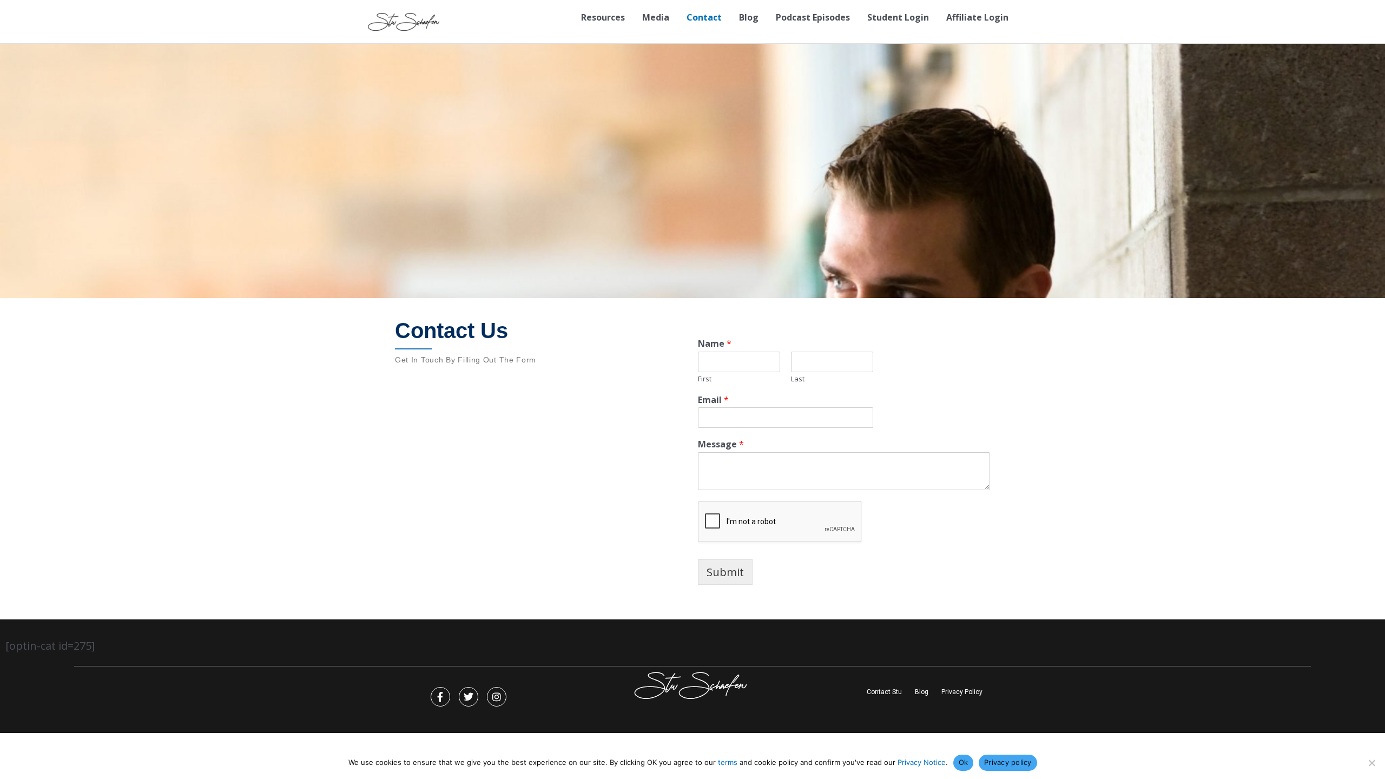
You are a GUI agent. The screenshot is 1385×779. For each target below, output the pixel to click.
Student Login (898, 17)
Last (797, 379)
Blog (749, 17)
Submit (725, 572)
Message (721, 444)
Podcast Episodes (813, 17)
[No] (1371, 762)
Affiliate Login (977, 17)
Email (713, 400)
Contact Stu (884, 692)
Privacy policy (1008, 762)
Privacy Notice (922, 762)
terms (727, 762)
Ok (963, 762)
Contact (704, 17)
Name (714, 343)
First (704, 379)
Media (655, 17)
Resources (603, 17)
